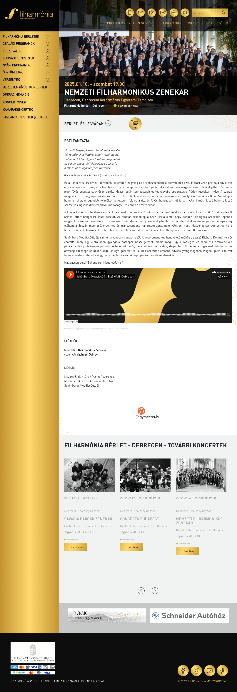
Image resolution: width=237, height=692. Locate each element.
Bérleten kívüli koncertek (25, 87)
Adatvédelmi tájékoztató (59, 681)
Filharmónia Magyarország (75, 329)
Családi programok (19, 43)
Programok (172, 23)
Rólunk (193, 23)
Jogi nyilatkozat (92, 681)
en (185, 12)
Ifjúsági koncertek (18, 58)
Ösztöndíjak (13, 72)
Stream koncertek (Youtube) (26, 117)
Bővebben (76, 547)
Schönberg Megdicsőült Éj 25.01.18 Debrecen (108, 329)
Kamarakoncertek (18, 109)
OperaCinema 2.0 (16, 94)
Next (155, 590)
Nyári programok (17, 65)
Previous (141, 590)
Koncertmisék (14, 102)
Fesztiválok (12, 51)
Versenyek (11, 79)
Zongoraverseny (117, 23)
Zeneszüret (146, 23)
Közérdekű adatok (24, 681)
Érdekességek (217, 23)
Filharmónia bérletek (21, 36)
